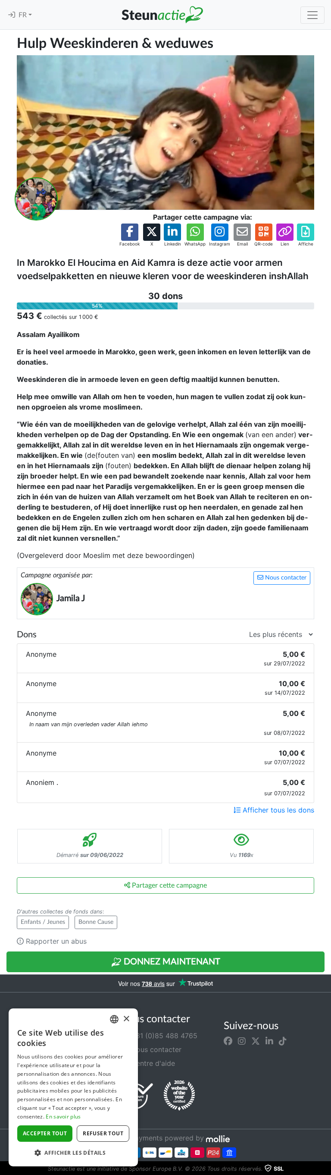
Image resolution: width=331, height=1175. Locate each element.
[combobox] (114, 1019)
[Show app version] (325, 1169)
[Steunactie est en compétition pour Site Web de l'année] (179, 1095)
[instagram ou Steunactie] (242, 1040)
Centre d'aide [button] (152, 1063)
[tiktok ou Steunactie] (283, 1040)
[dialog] (73, 1087)
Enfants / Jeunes (43, 922)
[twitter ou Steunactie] (255, 1040)
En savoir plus (63, 1116)
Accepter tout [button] (45, 1133)
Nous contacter (284, 578)
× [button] (126, 1019)
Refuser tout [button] (103, 1133)
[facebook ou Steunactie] (228, 1040)
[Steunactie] (162, 14)
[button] (129, 235)
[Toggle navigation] (312, 15)
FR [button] (23, 15)
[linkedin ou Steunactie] (269, 1040)
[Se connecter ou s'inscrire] (11, 15)
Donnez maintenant (171, 962)
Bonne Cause (95, 922)
